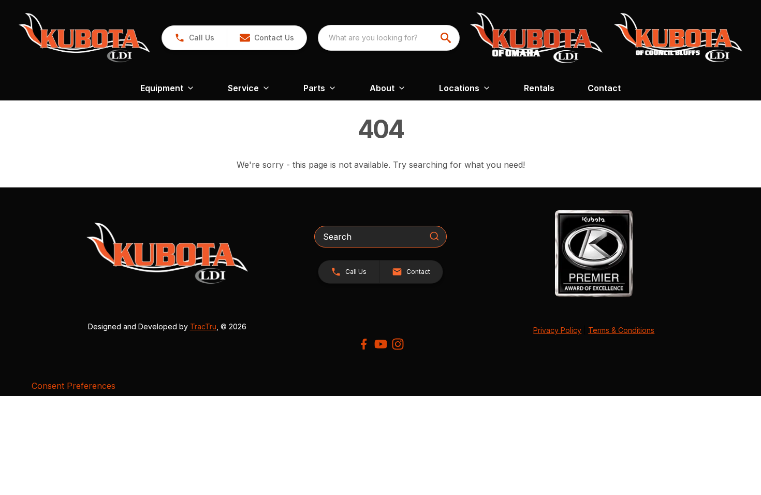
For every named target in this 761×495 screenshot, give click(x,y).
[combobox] (388, 37)
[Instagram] (397, 344)
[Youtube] (380, 344)
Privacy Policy (557, 330)
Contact (604, 88)
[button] (194, 37)
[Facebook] (363, 344)
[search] (446, 38)
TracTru (203, 326)
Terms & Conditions (621, 330)
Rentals (539, 88)
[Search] (434, 236)
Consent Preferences (73, 386)
